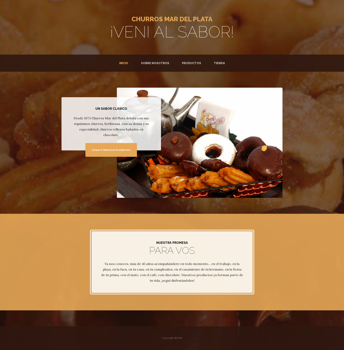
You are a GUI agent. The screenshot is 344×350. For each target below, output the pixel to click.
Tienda (219, 63)
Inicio (124, 63)
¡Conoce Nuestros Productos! (111, 150)
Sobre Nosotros (155, 63)
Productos (191, 63)
